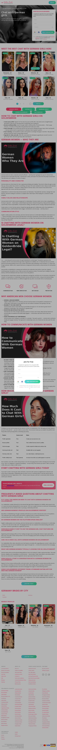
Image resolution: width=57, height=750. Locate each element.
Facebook (22, 381)
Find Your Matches (32, 381)
